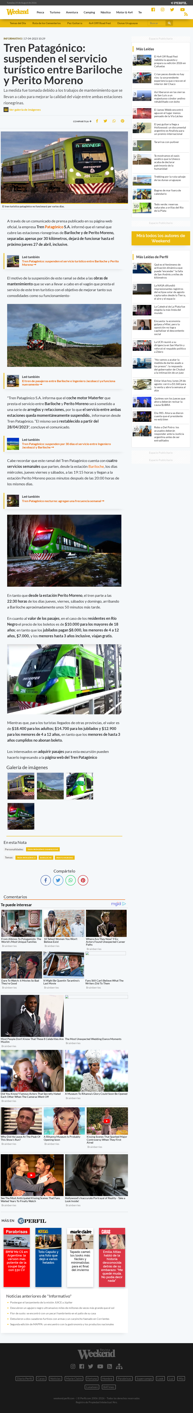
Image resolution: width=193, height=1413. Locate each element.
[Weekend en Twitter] (90, 1366)
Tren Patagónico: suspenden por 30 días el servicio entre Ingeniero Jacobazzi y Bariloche (66, 445)
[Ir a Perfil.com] (178, 2)
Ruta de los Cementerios (46, 23)
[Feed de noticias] (109, 1366)
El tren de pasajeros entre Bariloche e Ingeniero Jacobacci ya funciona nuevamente (68, 382)
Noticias (55, 1378)
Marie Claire (74, 1378)
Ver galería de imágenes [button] (24, 109)
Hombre (107, 1378)
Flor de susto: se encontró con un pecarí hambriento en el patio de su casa (53, 1313)
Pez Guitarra (74, 23)
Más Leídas (145, 49)
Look (160, 1378)
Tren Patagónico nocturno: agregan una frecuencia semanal (61, 501)
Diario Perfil (24, 1378)
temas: (9, 857)
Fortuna (92, 1378)
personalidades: (14, 849)
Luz (171, 1378)
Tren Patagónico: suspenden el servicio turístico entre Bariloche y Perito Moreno (70, 262)
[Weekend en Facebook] (81, 1366)
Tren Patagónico (26, 858)
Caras (41, 1378)
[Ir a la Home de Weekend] (96, 1354)
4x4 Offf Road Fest (100, 23)
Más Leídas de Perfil (152, 257)
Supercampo (144, 1378)
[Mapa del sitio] (119, 1366)
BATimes (108, 1387)
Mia (181, 1378)
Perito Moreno (64, 858)
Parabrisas (124, 1378)
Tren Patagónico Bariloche (43, 849)
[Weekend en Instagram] (73, 1366)
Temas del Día (18, 23)
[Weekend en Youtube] (100, 1366)
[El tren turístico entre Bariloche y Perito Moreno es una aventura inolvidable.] (21, 816)
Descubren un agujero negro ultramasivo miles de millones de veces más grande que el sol (62, 1307)
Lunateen (92, 1387)
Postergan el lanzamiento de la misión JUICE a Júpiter (41, 1302)
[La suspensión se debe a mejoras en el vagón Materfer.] (80, 786)
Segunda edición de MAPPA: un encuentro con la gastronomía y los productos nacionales (62, 1324)
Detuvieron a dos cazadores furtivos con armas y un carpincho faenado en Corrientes (59, 1318)
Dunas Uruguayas (127, 23)
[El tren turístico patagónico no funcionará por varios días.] (21, 786)
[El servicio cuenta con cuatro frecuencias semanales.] (50, 786)
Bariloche (96, 466)
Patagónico (54, 226)
